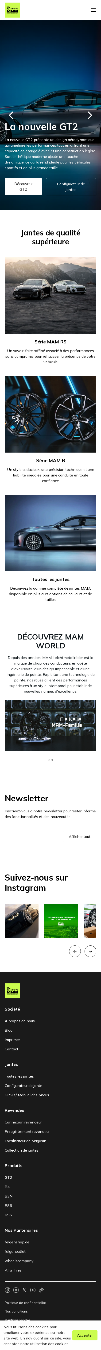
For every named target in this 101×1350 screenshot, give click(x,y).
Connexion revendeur (23, 1122)
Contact (11, 1049)
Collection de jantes (22, 1150)
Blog (8, 1030)
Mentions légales (18, 1320)
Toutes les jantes (19, 1076)
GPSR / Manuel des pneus (27, 1095)
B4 (7, 1186)
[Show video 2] (52, 760)
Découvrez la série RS (26, 186)
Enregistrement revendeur (27, 1131)
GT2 (8, 1177)
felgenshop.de (17, 1242)
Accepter (85, 1335)
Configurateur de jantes (74, 187)
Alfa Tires (13, 1270)
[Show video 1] (49, 760)
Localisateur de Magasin (25, 1140)
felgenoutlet (15, 1251)
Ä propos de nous (20, 1021)
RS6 (8, 1205)
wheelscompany (19, 1260)
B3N (8, 1196)
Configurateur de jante (23, 1085)
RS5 (8, 1214)
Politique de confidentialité (25, 1303)
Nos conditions (16, 1311)
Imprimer (12, 1039)
